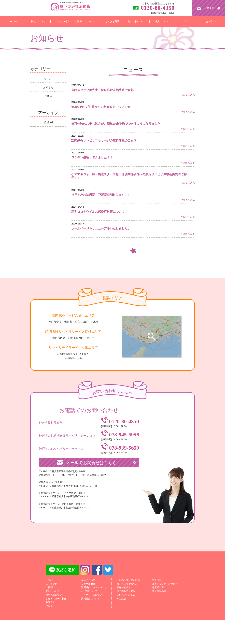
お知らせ (48, 87)
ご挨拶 (49, 587)
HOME (13, 21)
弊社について (38, 21)
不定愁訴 (121, 598)
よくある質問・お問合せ (165, 583)
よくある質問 (112, 21)
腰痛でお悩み (124, 587)
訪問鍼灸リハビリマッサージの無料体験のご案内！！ (106, 140)
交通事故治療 (88, 583)
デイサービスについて (92, 594)
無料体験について (137, 21)
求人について (162, 21)
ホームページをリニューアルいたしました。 (101, 228)
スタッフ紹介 (63, 21)
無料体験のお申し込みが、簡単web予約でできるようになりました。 (117, 123)
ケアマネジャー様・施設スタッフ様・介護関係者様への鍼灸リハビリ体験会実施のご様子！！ (129, 176)
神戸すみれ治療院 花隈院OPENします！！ (100, 194)
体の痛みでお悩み (126, 594)
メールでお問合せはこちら (91, 462)
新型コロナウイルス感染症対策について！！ (101, 211)
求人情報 (156, 580)
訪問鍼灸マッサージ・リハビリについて (94, 589)
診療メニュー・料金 (87, 21)
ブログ (186, 21)
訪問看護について (90, 598)
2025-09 (48, 122)
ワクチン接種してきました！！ (92, 157)
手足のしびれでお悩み (128, 580)
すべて (48, 79)
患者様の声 (211, 21)
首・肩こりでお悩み (127, 583)
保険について (88, 580)
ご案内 (48, 96)
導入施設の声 (159, 591)
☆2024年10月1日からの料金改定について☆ (100, 106)
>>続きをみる (188, 95)
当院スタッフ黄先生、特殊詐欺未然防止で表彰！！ (105, 90)
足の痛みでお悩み (126, 591)
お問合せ (209, 8)
